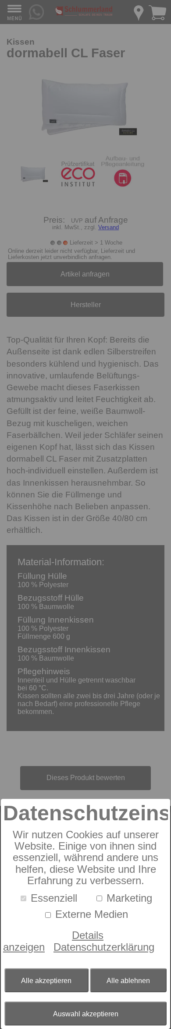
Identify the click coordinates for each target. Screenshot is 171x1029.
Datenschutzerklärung (103, 947)
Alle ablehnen (128, 980)
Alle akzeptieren (46, 980)
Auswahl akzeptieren (85, 1014)
